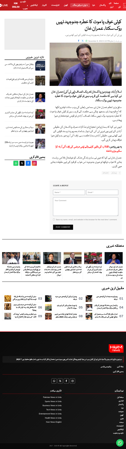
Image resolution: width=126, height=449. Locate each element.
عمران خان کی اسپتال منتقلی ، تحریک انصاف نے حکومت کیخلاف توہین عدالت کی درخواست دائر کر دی (19, 98)
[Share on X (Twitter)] (82, 41)
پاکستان (102, 5)
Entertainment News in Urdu (50, 414)
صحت (121, 422)
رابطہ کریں (120, 366)
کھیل (66, 5)
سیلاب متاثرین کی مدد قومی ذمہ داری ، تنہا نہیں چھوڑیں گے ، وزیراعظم (19, 129)
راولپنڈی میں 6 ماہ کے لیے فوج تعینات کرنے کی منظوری (20, 81)
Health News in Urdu (53, 418)
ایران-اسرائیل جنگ (79, 5)
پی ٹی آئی (114, 173)
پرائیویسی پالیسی (106, 366)
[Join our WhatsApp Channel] (120, 443)
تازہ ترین (121, 401)
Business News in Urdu (52, 405)
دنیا (93, 5)
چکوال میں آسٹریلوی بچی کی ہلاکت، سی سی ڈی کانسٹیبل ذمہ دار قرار (19, 66)
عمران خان (105, 173)
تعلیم (122, 418)
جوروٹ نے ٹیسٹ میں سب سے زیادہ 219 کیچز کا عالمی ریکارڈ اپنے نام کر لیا (19, 144)
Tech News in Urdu (54, 410)
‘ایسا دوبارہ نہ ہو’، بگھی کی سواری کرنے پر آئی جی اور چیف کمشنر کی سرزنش (19, 114)
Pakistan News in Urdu (52, 397)
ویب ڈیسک (118, 41)
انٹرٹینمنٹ (55, 5)
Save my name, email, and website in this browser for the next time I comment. (86, 220)
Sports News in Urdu (53, 401)
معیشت (121, 411)
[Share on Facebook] (78, 41)
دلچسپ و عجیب (118, 433)
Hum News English (54, 422)
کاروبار (44, 5)
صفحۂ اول (120, 397)
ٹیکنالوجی (34, 5)
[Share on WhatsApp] (86, 41)
